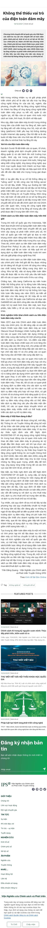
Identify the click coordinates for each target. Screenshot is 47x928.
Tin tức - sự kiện (7, 828)
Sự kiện (4, 819)
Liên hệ (4, 878)
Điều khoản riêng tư (9, 888)
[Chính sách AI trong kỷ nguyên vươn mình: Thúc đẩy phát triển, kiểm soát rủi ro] (23, 612)
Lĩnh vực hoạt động (9, 805)
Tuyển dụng (5, 833)
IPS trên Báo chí (7, 824)
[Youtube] (41, 789)
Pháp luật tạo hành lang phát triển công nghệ (22, 723)
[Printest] (27, 90)
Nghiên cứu (5, 860)
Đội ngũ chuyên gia (9, 810)
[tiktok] (44, 789)
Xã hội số (5, 851)
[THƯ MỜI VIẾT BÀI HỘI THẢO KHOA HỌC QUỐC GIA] (23, 658)
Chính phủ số (6, 846)
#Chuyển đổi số (29, 585)
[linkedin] (37, 789)
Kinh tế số (29, 24)
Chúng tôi (5, 801)
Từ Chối (14, 924)
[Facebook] (31, 90)
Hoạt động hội (7, 874)
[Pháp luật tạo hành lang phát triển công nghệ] (23, 704)
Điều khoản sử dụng (9, 883)
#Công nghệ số (14, 585)
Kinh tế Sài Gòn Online (35, 577)
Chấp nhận (30, 924)
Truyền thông (6, 865)
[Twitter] (23, 90)
